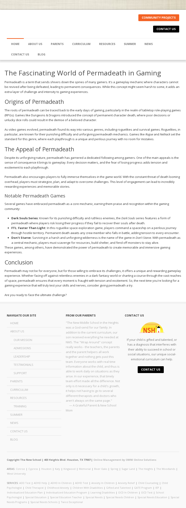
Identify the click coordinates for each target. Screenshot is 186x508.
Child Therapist (34, 487)
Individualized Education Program (66, 492)
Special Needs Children (120, 497)
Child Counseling (148, 483)
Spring (114, 469)
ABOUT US (17, 331)
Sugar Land (128, 469)
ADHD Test (81, 483)
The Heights (145, 469)
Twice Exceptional (72, 502)
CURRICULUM (81, 44)
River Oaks (100, 469)
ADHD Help (40, 483)
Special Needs (94, 497)
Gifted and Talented (118, 487)
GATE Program (143, 487)
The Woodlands (165, 469)
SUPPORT (20, 373)
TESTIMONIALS (23, 365)
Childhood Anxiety (58, 487)
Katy (57, 469)
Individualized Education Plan (25, 492)
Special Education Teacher (66, 497)
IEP (157, 487)
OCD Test (146, 492)
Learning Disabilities (103, 492)
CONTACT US (166, 29)
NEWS (148, 44)
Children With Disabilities (88, 487)
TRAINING (20, 406)
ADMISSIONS (22, 348)
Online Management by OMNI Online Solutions (124, 459)
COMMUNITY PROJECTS (159, 17)
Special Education (35, 497)
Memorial (85, 469)
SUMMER (130, 44)
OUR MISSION (23, 340)
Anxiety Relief (126, 483)
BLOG (41, 54)
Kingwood (70, 469)
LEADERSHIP (22, 356)
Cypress (33, 469)
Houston (46, 469)
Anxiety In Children (103, 483)
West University (16, 473)
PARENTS (57, 44)
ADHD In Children (61, 483)
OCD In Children (128, 492)
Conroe (20, 469)
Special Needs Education (152, 497)
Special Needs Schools (43, 502)
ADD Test (24, 483)
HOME (15, 44)
